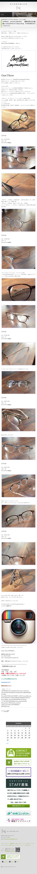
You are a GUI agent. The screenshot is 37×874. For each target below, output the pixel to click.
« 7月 (7, 743)
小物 (16, 843)
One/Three (6, 711)
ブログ (8, 710)
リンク (22, 845)
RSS (17, 861)
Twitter (12, 861)
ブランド (7, 843)
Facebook (6, 861)
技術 (28, 843)
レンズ (32, 843)
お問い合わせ (27, 845)
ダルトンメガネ (4, 845)
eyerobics (15, 19)
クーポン (17, 845)
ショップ (24, 843)
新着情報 (12, 843)
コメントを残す (22, 19)
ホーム (2, 843)
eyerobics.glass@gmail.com (10, 839)
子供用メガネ (11, 845)
